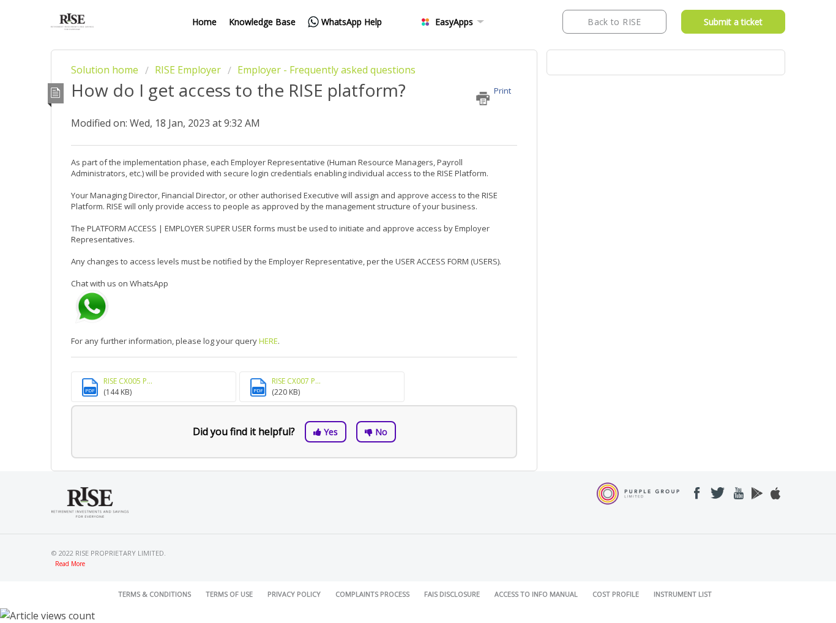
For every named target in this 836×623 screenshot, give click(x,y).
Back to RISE (614, 22)
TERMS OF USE (229, 594)
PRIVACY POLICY (294, 594)
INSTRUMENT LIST (683, 594)
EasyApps (454, 22)
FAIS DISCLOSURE (452, 594)
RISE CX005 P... (127, 381)
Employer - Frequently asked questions (326, 69)
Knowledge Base (262, 22)
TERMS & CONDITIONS (154, 594)
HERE (268, 340)
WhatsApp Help (351, 22)
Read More (70, 564)
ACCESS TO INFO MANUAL (536, 594)
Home (204, 22)
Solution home (106, 69)
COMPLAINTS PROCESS (372, 594)
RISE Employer (188, 69)
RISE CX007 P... (296, 381)
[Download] (395, 149)
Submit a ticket (733, 22)
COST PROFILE (615, 594)
